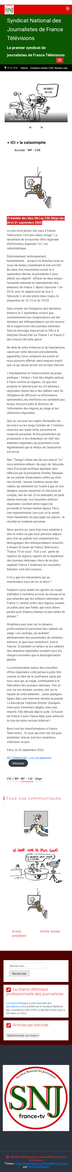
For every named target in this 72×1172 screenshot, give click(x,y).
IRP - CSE (27, 779)
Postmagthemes (38, 1166)
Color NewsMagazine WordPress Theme (42, 1163)
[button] (59, 60)
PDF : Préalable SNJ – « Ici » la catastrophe (29, 757)
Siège (38, 779)
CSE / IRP (13, 779)
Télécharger (18, 763)
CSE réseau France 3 (20, 119)
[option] (36, 101)
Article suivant (50, 931)
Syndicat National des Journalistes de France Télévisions (35, 29)
